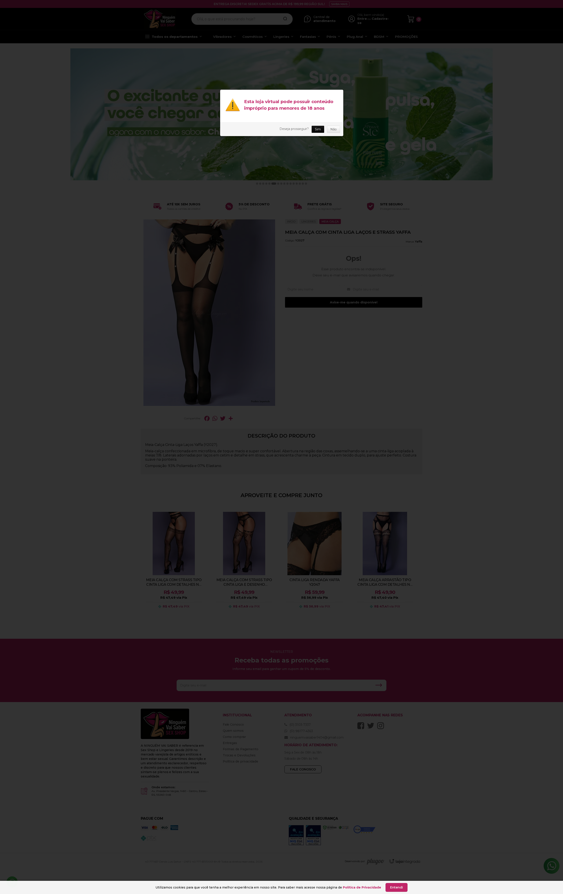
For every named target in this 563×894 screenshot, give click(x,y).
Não (333, 129)
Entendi (396, 887)
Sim (318, 129)
